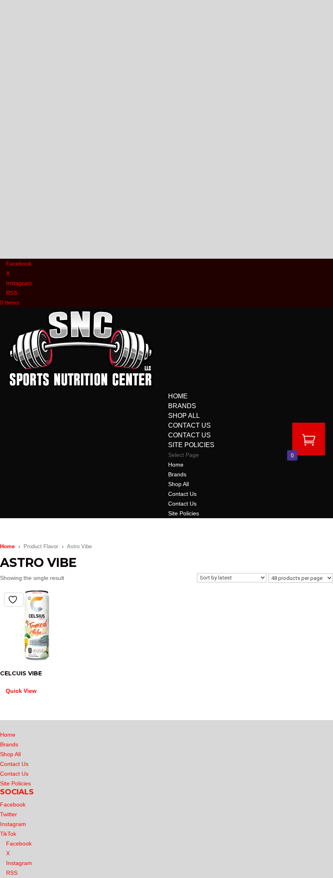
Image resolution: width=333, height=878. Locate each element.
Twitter (8, 814)
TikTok (8, 833)
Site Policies (191, 444)
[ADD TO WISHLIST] (14, 600)
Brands (182, 405)
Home (178, 396)
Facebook (13, 804)
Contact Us (189, 425)
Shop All (184, 415)
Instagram (13, 824)
